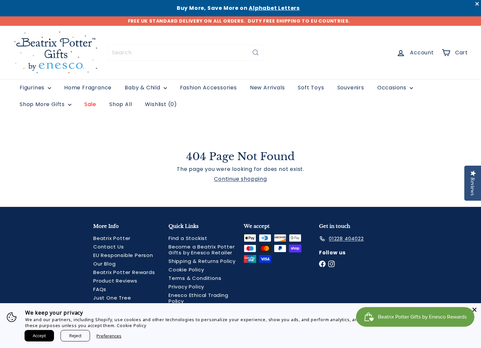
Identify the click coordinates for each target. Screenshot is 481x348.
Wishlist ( (159, 104)
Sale (90, 104)
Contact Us (108, 246)
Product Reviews (115, 280)
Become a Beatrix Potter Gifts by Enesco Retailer (202, 249)
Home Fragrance (88, 87)
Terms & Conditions (195, 278)
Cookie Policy (186, 269)
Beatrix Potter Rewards (124, 272)
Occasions (392, 87)
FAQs (99, 289)
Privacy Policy (186, 286)
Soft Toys (311, 87)
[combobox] (185, 53)
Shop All (120, 104)
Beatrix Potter (112, 238)
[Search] (255, 53)
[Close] (474, 309)
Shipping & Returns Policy (202, 261)
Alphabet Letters (274, 8)
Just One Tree (112, 297)
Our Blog (104, 263)
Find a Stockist (188, 238)
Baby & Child (143, 87)
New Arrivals (267, 87)
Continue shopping (240, 179)
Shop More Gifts (43, 104)
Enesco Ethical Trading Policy (198, 298)
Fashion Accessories (208, 87)
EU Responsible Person (123, 255)
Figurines (33, 87)
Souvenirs (350, 87)
